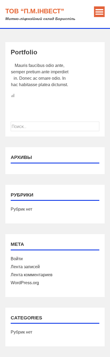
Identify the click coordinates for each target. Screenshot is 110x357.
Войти (17, 258)
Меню (99, 11)
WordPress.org (25, 282)
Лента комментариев (32, 274)
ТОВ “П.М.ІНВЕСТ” (34, 11)
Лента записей (25, 266)
